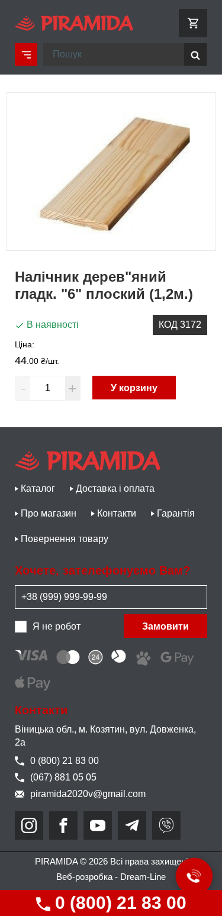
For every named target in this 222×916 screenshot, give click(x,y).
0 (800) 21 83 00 (118, 902)
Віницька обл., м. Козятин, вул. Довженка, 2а (105, 735)
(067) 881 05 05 (63, 777)
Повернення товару (64, 539)
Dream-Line (143, 877)
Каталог (38, 488)
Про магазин (48, 513)
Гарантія (176, 513)
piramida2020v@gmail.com (88, 794)
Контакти (116, 513)
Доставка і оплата (115, 488)
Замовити (165, 626)
